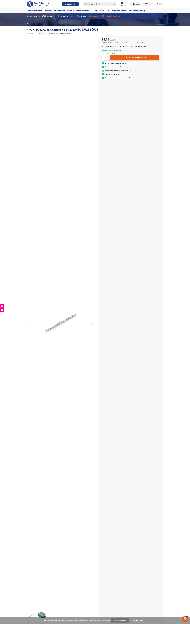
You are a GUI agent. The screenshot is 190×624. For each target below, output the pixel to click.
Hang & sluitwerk (99, 10)
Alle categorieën (69, 4)
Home (29, 24)
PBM (108, 10)
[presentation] (27, 323)
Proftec (40, 33)
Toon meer (140, 42)
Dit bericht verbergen (120, 620)
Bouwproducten (59, 10)
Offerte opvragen (47, 16)
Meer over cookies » (138, 620)
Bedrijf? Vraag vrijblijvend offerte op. (117, 63)
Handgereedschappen (83, 10)
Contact (29, 16)
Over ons (37, 16)
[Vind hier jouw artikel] (113, 4)
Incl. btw (123, 5)
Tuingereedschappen (119, 10)
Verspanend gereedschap (136, 10)
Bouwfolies (70, 10)
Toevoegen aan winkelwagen (136, 57)
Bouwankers (48, 10)
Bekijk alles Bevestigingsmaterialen (59, 33)
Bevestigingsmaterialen (34, 10)
